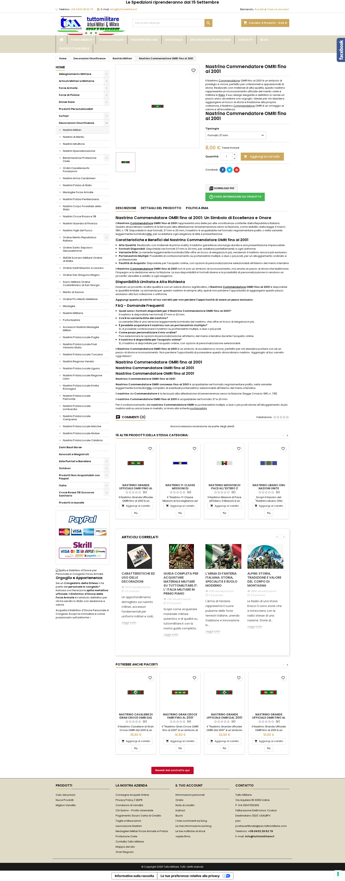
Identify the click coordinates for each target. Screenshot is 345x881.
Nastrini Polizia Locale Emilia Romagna (81, 387)
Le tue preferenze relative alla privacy (190, 876)
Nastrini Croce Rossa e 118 (79, 216)
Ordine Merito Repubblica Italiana (79, 238)
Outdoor (65, 468)
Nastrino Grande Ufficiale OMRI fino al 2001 (136, 488)
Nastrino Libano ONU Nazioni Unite (269, 486)
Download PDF (221, 188)
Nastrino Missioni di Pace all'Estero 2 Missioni (224, 488)
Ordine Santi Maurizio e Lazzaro (83, 268)
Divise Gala (173, 40)
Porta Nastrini (71, 320)
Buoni (179, 815)
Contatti (245, 40)
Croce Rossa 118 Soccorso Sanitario (76, 494)
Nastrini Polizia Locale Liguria (81, 368)
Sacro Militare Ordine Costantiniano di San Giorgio (81, 283)
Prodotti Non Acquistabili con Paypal (79, 476)
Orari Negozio (125, 852)
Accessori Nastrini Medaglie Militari (81, 328)
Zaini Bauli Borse (70, 447)
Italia (62, 485)
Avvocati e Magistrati (74, 454)
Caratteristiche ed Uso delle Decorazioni (138, 577)
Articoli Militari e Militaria (76, 81)
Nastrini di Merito (73, 137)
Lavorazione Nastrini (129, 826)
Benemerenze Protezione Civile (79, 159)
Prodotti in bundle (74, 49)
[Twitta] (230, 170)
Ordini (179, 800)
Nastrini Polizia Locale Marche (82, 426)
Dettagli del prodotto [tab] (161, 208)
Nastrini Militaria (73, 313)
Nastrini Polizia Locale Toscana (83, 354)
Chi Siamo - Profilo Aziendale (134, 810)
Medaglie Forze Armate (78, 192)
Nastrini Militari (72, 130)
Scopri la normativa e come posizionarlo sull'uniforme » (80, 615)
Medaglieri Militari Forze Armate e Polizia (142, 831)
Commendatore (229, 80)
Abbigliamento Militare (75, 74)
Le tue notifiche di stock (190, 831)
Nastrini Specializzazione (79, 151)
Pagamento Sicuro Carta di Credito (138, 815)
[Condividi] (223, 170)
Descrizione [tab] (126, 208)
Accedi (259, 9)
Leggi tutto (129, 623)
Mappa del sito (125, 847)
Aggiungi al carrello (262, 156)
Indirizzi (180, 810)
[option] (140, 587)
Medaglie (69, 306)
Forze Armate (81, 40)
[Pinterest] (237, 170)
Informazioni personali (190, 795)
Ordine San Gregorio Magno (81, 275)
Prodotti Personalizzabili (76, 109)
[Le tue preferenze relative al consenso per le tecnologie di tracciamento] (338, 874)
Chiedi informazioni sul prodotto (235, 197)
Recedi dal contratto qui (172, 770)
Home (60, 67)
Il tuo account (189, 785)
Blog (264, 40)
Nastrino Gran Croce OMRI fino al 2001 (180, 716)
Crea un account (278, 9)
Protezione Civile (126, 836)
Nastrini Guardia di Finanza (80, 223)
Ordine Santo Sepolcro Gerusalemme (78, 249)
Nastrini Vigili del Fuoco (77, 230)
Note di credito (185, 805)
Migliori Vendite (66, 805)
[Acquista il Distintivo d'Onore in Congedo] (83, 572)
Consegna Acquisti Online (132, 795)
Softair (64, 116)
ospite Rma (182, 836)
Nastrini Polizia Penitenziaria (81, 199)
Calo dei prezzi (65, 795)
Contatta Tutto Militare (130, 841)
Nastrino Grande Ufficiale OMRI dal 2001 (224, 716)
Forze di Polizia (111, 40)
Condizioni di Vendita (129, 805)
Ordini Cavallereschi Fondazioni (76, 169)
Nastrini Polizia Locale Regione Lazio (82, 376)
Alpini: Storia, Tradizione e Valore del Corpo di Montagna (264, 579)
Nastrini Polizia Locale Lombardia (77, 407)
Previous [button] (277, 536)
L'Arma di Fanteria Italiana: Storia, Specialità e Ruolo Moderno (221, 579)
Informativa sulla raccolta (134, 876)
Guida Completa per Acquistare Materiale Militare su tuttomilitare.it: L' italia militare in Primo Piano (181, 583)
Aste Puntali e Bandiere (75, 461)
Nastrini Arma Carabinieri (79, 178)
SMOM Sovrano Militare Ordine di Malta (82, 259)
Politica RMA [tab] (197, 208)
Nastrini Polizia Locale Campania (77, 417)
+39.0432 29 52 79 (81, 9)
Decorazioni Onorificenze (210, 40)
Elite (149, 234)
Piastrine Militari (144, 40)
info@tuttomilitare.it (123, 9)
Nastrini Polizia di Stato (77, 185)
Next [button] (283, 536)
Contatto (244, 785)
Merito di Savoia (73, 292)
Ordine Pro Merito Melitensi (80, 299)
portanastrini (198, 408)
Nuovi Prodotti (65, 800)
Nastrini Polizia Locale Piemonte (77, 397)
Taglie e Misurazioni (128, 821)
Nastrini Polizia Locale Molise (81, 433)
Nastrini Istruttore (74, 144)
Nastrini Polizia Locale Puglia (81, 337)
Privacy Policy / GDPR (129, 800)
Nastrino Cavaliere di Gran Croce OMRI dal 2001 (136, 717)
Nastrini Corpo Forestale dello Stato (82, 207)
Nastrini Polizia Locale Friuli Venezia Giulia (80, 345)
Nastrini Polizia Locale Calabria (83, 440)
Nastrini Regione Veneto (78, 361)
